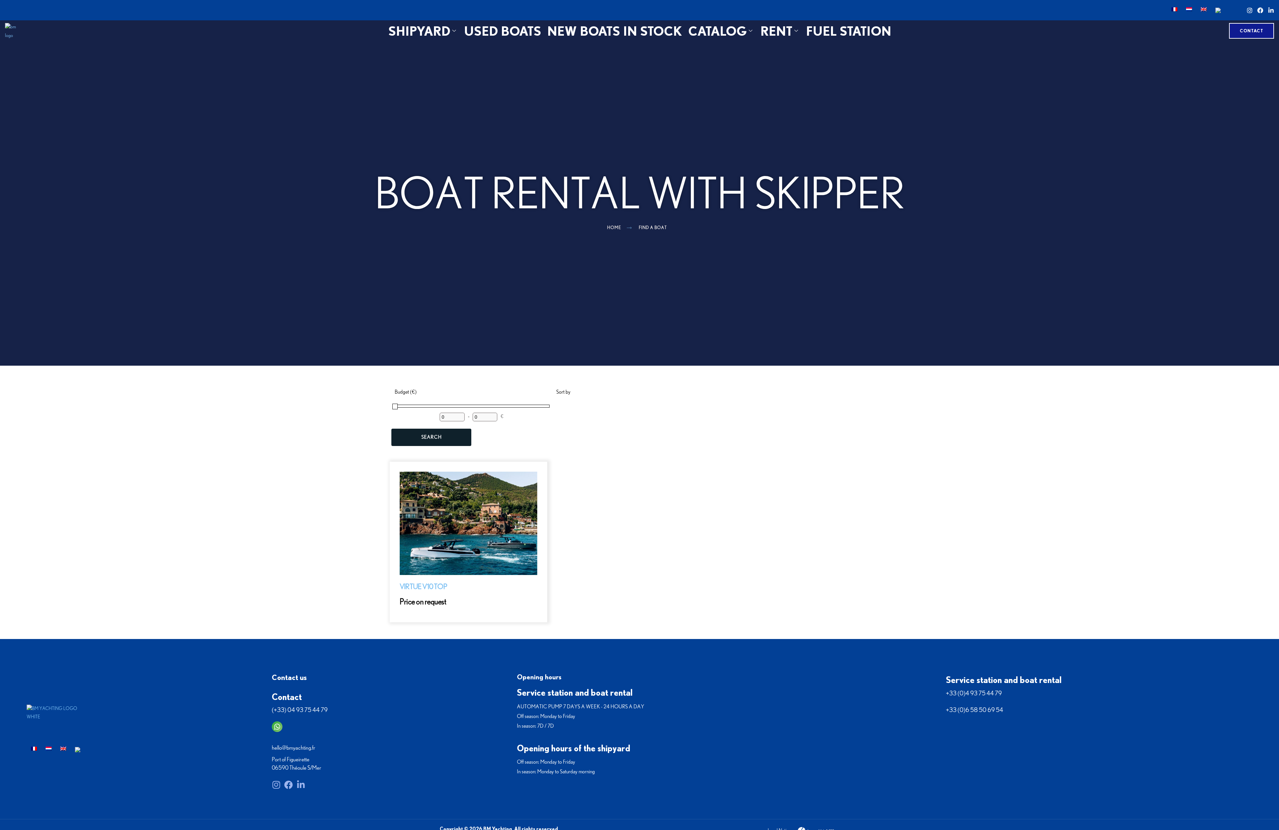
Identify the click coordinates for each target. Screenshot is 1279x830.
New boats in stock (614, 31)
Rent (776, 31)
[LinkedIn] (1271, 10)
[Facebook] (1260, 10)
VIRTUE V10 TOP (423, 586)
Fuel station (848, 31)
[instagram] (1250, 10)
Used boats (502, 31)
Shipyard (419, 31)
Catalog (717, 31)
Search (431, 437)
